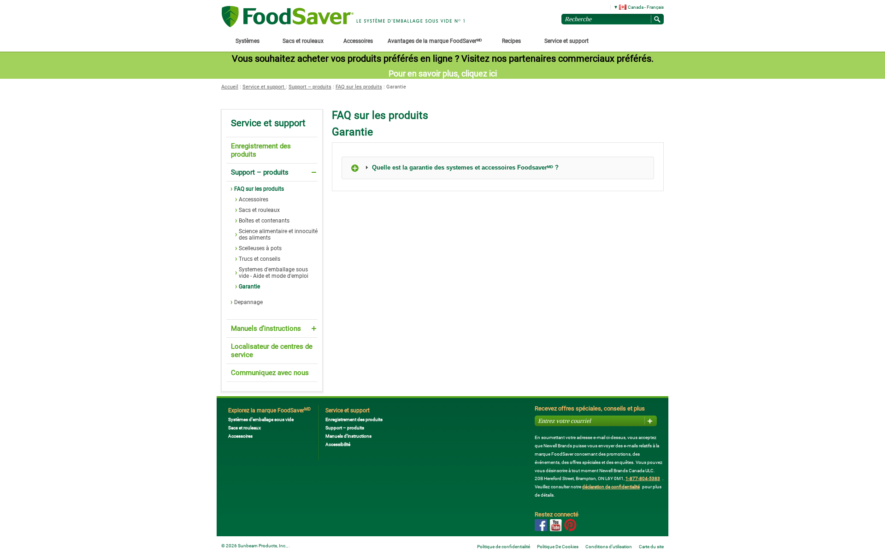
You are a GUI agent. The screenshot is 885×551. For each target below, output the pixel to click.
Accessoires (253, 199)
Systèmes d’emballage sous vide (261, 419)
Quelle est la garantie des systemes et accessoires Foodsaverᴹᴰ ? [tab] (464, 167)
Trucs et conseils (259, 259)
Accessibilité (337, 444)
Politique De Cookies (557, 546)
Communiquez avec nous (270, 373)
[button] (635, 7)
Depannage (248, 302)
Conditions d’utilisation (608, 546)
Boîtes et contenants (264, 220)
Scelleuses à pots (260, 248)
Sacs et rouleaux (259, 210)
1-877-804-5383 (642, 478)
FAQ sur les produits (359, 87)
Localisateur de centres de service (272, 350)
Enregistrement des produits (261, 150)
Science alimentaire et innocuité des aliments (278, 234)
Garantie (249, 286)
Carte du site (651, 546)
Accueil (229, 87)
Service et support (264, 87)
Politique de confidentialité (503, 546)
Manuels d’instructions (266, 328)
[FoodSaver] (287, 17)
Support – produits (310, 87)
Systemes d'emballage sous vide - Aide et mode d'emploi (273, 272)
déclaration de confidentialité (611, 486)
